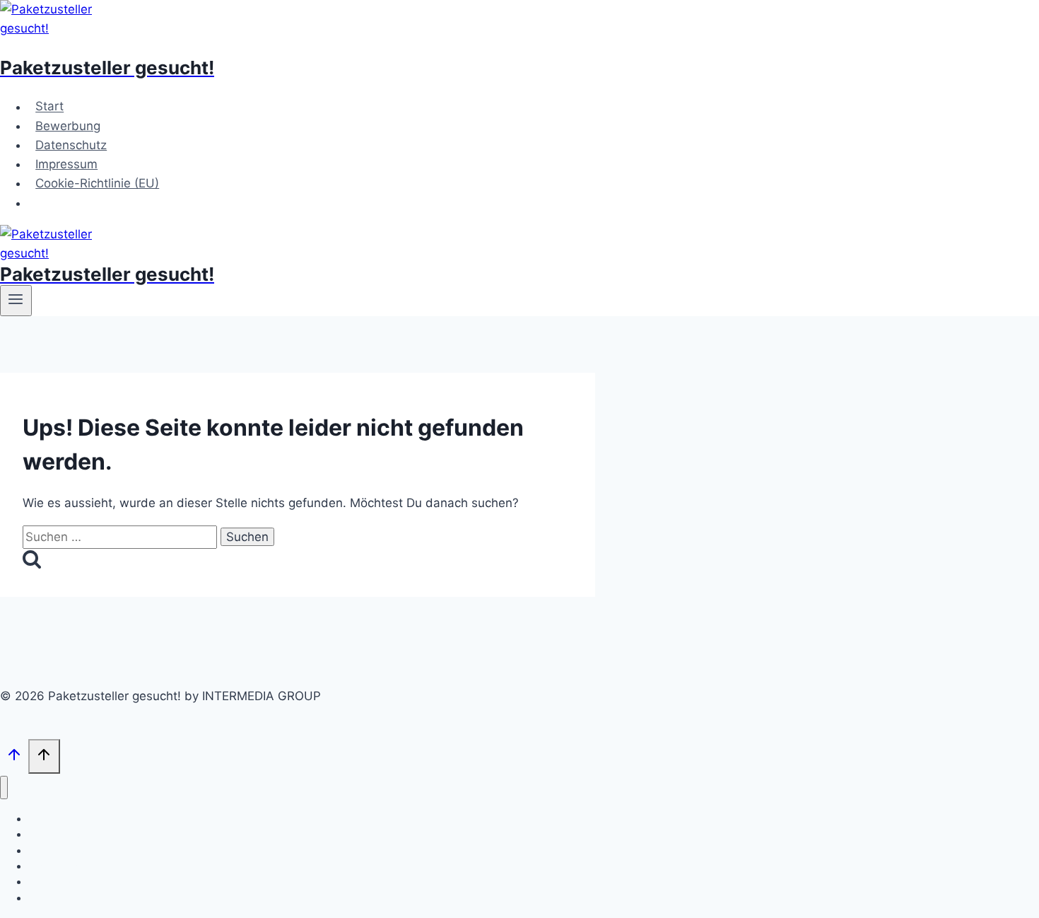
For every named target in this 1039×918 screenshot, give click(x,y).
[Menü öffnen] (16, 300)
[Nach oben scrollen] (14, 757)
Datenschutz (71, 145)
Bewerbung (67, 126)
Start (49, 107)
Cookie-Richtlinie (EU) (97, 183)
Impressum (66, 164)
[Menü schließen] (4, 787)
